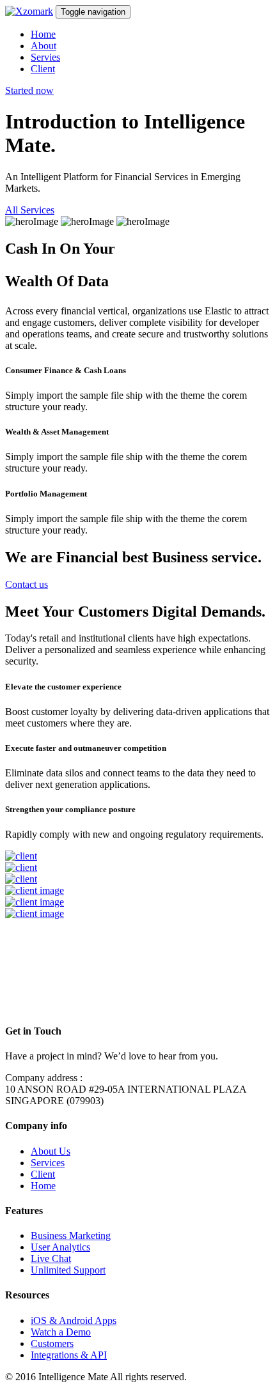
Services (48, 1162)
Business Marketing (71, 1235)
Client (43, 68)
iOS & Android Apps (73, 1320)
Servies (45, 57)
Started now (29, 90)
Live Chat (51, 1258)
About (43, 45)
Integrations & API (69, 1355)
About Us (50, 1151)
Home (43, 34)
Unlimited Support (68, 1270)
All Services (29, 209)
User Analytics (60, 1247)
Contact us (26, 584)
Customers (52, 1343)
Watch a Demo (61, 1332)
